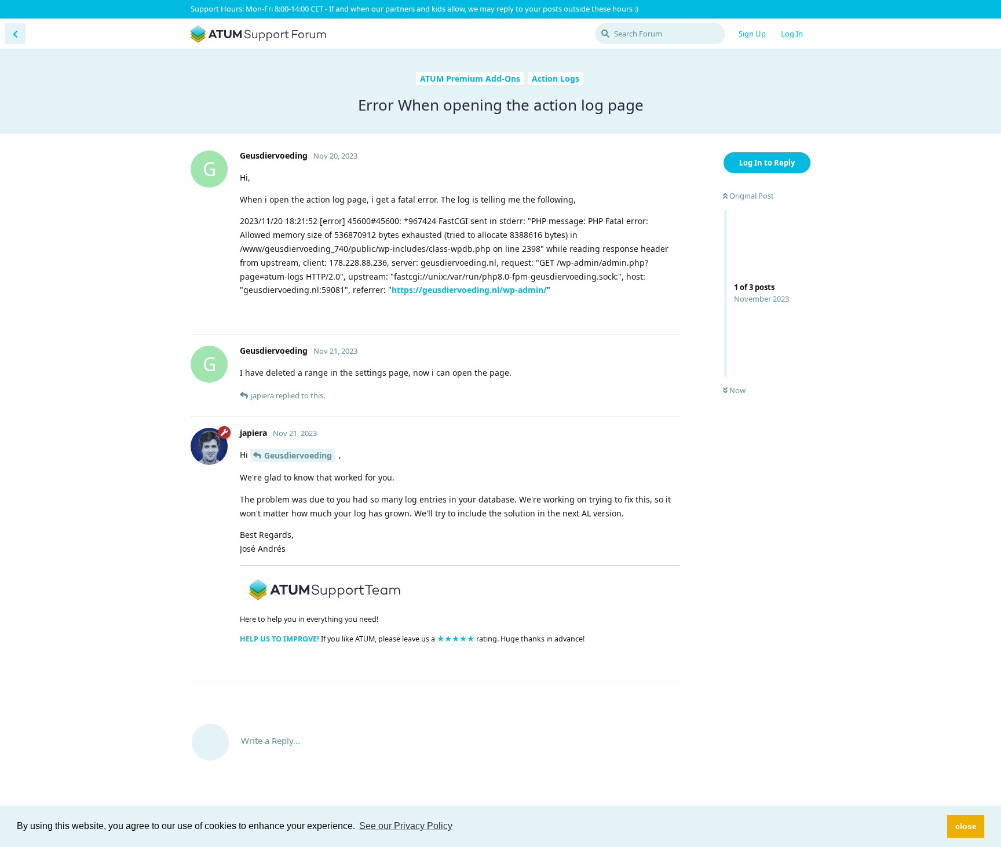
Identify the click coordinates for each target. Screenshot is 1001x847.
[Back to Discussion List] (15, 33)
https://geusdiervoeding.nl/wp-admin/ (469, 289)
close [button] (966, 826)
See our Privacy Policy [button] (405, 826)
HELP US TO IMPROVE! (280, 639)
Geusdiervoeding (298, 455)
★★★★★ (456, 639)
